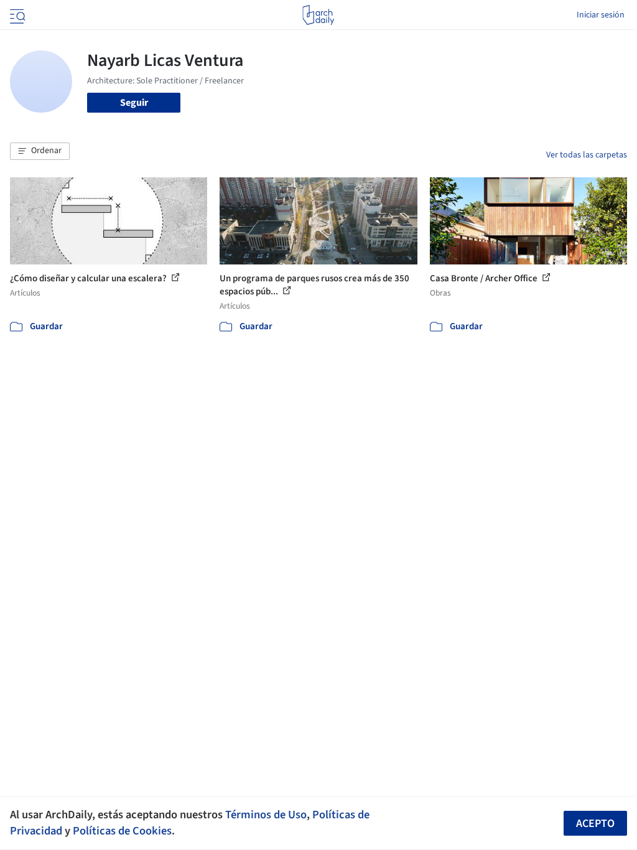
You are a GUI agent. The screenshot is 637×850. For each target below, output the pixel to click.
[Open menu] (16, 15)
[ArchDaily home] (318, 15)
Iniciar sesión (601, 15)
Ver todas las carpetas (586, 155)
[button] (40, 151)
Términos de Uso (266, 814)
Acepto (595, 823)
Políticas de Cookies (122, 831)
